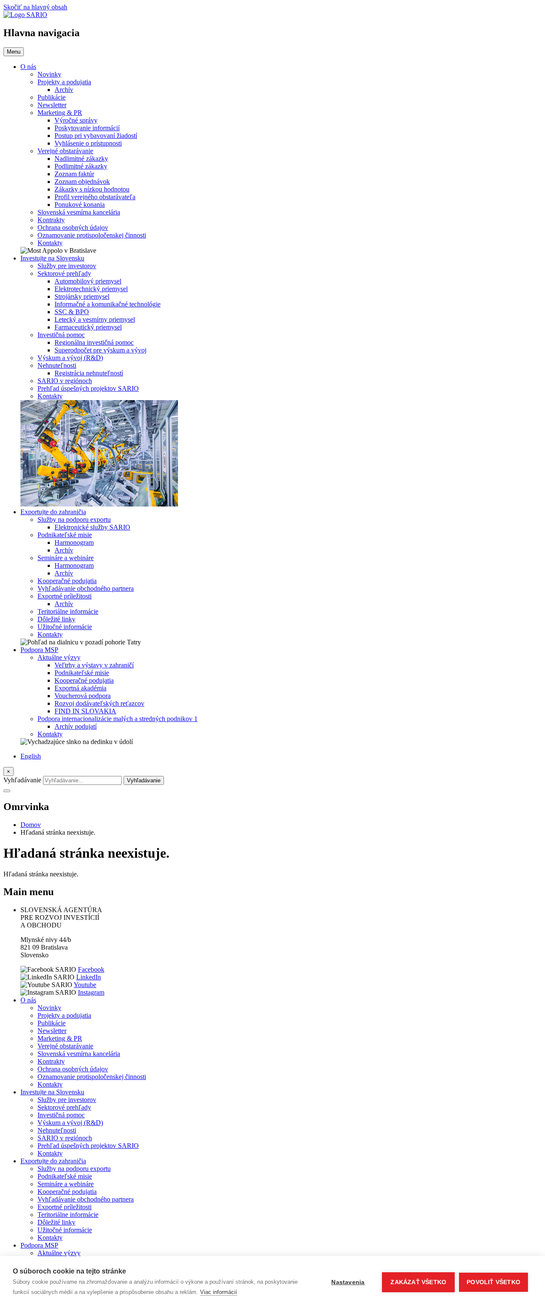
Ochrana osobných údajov (72, 227)
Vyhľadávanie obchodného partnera (85, 588)
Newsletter (51, 105)
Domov (30, 824)
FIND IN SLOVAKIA (85, 711)
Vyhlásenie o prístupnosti (88, 143)
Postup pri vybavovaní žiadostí (95, 135)
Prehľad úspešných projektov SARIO (88, 388)
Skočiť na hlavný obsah (35, 7)
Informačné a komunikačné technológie (107, 304)
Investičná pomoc (61, 334)
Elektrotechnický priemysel (91, 288)
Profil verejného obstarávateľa (94, 196)
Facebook (91, 969)
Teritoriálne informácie (67, 611)
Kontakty (50, 242)
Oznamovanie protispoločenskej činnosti (91, 235)
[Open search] (6, 791)
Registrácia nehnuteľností (88, 373)
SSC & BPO (71, 311)
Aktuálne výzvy (58, 657)
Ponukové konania (79, 204)
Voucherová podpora (82, 695)
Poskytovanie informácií (87, 128)
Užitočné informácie (64, 626)
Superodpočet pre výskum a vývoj (100, 350)
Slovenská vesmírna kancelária (78, 212)
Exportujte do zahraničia (53, 511)
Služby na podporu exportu (74, 519)
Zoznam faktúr (74, 173)
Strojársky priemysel (81, 296)
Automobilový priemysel (87, 281)
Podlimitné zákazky (80, 166)
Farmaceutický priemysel (88, 327)
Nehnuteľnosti (56, 365)
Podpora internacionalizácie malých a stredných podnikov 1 (117, 718)
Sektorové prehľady (64, 273)
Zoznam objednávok (82, 181)
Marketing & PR (59, 112)
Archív (63, 89)
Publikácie (51, 97)
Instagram (91, 992)
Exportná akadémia (80, 688)
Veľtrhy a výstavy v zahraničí (94, 665)
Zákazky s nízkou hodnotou (91, 189)
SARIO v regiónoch (64, 380)
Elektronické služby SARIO (92, 527)
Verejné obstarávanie (65, 151)
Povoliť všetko (493, 1282)
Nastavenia (347, 1282)
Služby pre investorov (66, 265)
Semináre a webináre (65, 557)
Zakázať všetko (418, 1282)
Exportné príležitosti (64, 596)
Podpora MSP (39, 649)
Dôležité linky (56, 619)
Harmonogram (74, 542)
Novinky (49, 74)
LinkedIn (88, 977)
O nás (28, 66)
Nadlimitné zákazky (81, 158)
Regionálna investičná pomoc (94, 342)
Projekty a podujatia (64, 82)
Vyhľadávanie (22, 780)
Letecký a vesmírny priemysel (94, 319)
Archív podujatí (75, 726)
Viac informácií (218, 1292)
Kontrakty (51, 219)
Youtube (85, 984)
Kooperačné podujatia (67, 580)
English (30, 756)
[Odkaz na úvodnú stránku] (25, 14)
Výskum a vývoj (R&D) (70, 357)
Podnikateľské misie (64, 534)
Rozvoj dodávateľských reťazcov (99, 703)
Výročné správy (76, 120)
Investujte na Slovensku (52, 258)
